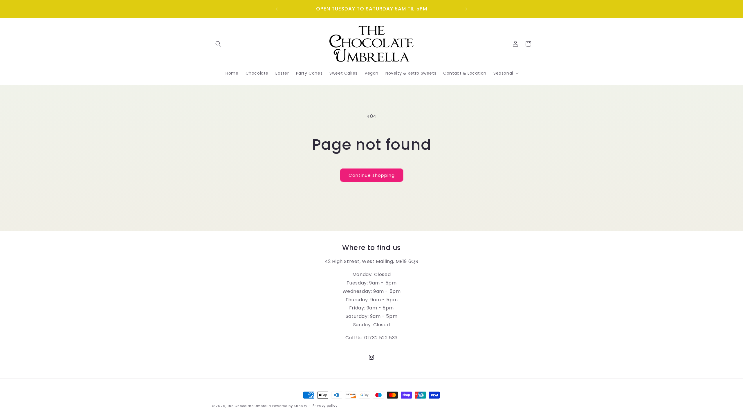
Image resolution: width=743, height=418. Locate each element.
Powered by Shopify (289, 405)
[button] (218, 43)
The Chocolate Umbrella (249, 405)
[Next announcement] (466, 9)
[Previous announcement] (276, 9)
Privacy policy (325, 405)
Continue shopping (372, 175)
